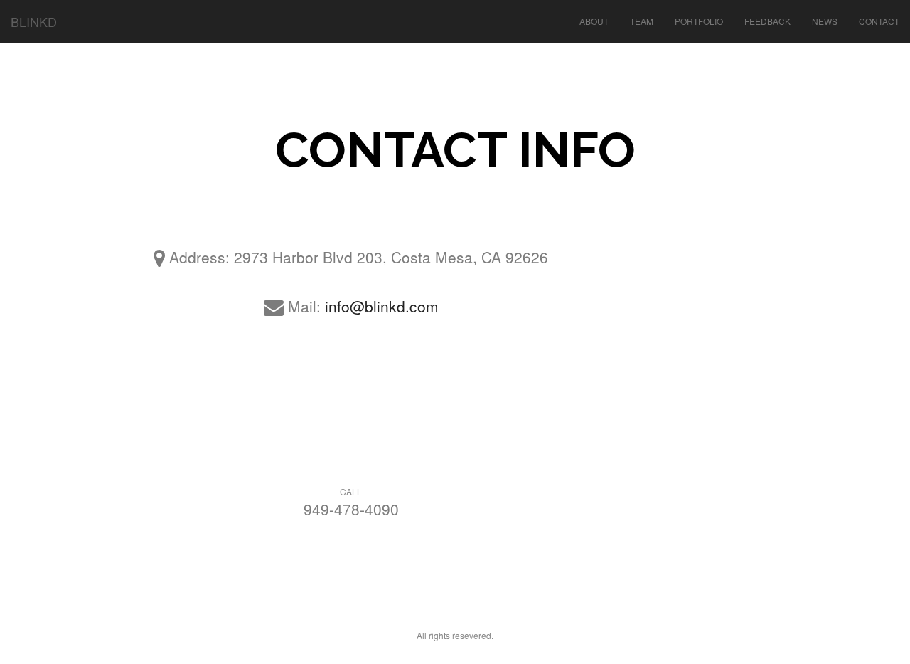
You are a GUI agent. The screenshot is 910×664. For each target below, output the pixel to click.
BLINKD (34, 21)
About (594, 21)
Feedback (767, 21)
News (824, 21)
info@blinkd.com (382, 306)
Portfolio (699, 21)
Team (641, 21)
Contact (879, 21)
